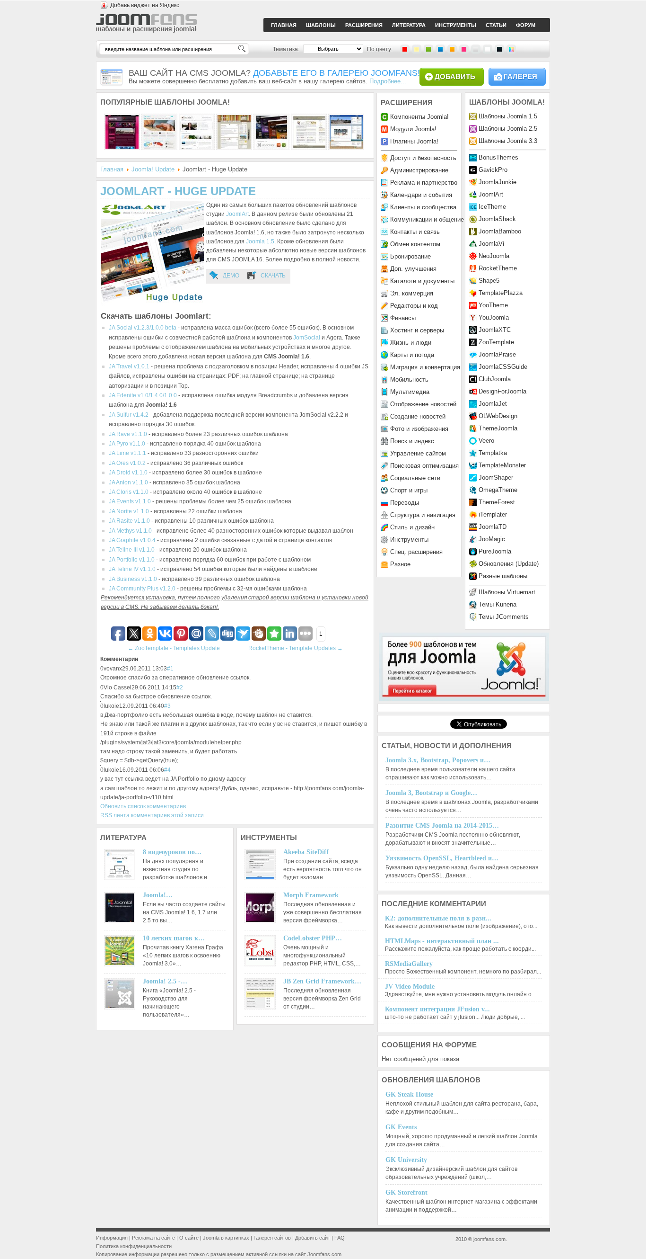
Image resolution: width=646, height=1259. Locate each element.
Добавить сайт (312, 1238)
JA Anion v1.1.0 (128, 482)
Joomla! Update (153, 169)
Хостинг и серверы (417, 330)
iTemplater (493, 514)
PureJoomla (495, 551)
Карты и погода (412, 354)
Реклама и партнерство (423, 182)
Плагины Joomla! (414, 141)
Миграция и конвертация (425, 367)
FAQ (339, 1238)
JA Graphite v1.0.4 (132, 540)
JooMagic (492, 539)
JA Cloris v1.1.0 (128, 492)
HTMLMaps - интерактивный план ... (442, 941)
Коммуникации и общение (427, 219)
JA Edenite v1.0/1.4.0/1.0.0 (143, 395)
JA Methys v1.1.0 (130, 530)
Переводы (404, 502)
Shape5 (489, 280)
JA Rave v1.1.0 (128, 434)
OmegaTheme (498, 489)
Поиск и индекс (412, 441)
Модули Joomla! (413, 129)
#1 (170, 668)
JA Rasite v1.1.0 (129, 521)
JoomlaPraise (497, 354)
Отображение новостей (423, 404)
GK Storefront (406, 1192)
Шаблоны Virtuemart (507, 592)
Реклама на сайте (153, 1238)
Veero (486, 440)
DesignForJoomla (502, 391)
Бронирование (410, 256)
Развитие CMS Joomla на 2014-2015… (442, 825)
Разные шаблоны (503, 576)
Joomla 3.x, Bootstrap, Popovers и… (437, 760)
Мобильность (409, 379)
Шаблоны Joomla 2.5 (508, 128)
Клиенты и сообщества (423, 207)
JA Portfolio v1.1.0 (132, 559)
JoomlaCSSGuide (503, 366)
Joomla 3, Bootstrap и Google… (431, 792)
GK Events (401, 1127)
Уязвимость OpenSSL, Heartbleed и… (441, 858)
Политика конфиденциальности (134, 1246)
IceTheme (492, 206)
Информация (112, 1238)
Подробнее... (387, 81)
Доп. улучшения (413, 268)
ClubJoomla (495, 379)
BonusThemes (498, 157)
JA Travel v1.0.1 (129, 366)
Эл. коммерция (411, 293)
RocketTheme (498, 268)
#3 (167, 706)
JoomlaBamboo (500, 231)
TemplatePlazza (501, 292)
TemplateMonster (502, 465)
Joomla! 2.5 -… (165, 981)
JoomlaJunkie (497, 182)
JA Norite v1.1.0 (129, 511)
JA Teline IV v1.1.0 (132, 569)
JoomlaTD (492, 526)
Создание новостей (417, 416)
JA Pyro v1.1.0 (127, 443)
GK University (406, 1159)
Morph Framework (311, 895)
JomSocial (306, 337)
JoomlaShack (497, 219)
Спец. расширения (416, 551)
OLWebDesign (498, 416)
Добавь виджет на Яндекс (144, 5)
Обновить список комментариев (143, 806)
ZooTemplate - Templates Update (174, 648)
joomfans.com (489, 1239)
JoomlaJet (493, 403)
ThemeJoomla (498, 428)
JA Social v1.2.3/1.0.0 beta (142, 327)
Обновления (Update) (509, 563)
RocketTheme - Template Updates (295, 648)
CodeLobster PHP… (312, 938)
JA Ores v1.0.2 (127, 463)
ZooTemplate (496, 342)
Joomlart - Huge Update (178, 191)
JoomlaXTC (495, 329)
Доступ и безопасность (423, 157)
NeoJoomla (494, 255)
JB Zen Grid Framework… (322, 981)
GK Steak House (409, 1094)
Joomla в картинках (226, 1238)
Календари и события (421, 194)
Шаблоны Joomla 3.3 (508, 140)
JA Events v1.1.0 (130, 501)
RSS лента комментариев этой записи (152, 815)
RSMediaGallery (409, 963)
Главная (111, 169)
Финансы (403, 317)
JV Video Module (410, 986)
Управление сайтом (418, 453)
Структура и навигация (422, 514)
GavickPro (493, 169)
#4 (167, 770)
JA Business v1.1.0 (133, 579)
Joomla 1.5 (260, 241)
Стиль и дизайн (412, 527)
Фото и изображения (419, 428)
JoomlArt (237, 214)
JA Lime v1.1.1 (127, 453)
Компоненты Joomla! (419, 116)
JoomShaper (496, 477)
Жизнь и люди (410, 342)
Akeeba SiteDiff (306, 852)
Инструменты (409, 539)
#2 (179, 687)
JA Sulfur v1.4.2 (128, 414)
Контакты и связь (415, 231)
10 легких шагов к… (174, 938)
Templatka (493, 452)
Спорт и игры (409, 490)
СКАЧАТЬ (273, 275)
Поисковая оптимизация (424, 465)
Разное (400, 564)
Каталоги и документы (422, 281)
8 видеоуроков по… (172, 852)
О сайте (189, 1238)
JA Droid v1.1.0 (128, 472)
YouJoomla (494, 317)
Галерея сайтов (272, 1238)
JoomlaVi (491, 243)
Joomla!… (158, 895)
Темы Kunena (497, 604)
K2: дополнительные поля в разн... (438, 918)
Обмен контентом (415, 244)
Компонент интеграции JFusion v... (437, 1009)
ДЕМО (231, 275)
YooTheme (493, 305)
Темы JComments (504, 616)
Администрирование (419, 170)
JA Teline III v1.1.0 (132, 549)
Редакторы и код (414, 305)
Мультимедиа (409, 391)
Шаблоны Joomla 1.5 (508, 116)
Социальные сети (415, 478)
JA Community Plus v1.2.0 (142, 588)
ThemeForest (497, 502)
